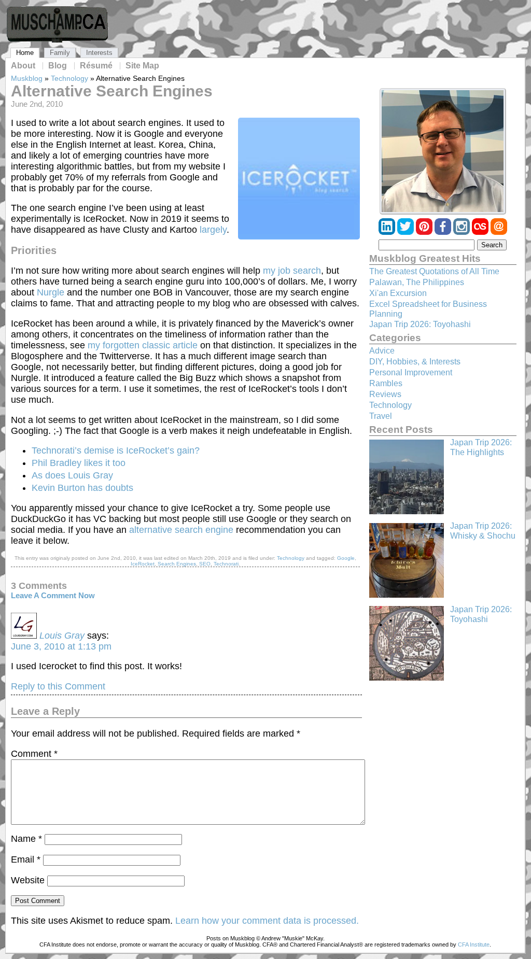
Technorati (226, 564)
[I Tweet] (406, 232)
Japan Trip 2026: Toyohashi (420, 324)
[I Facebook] (444, 232)
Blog (57, 65)
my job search (292, 270)
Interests (99, 53)
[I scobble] (481, 232)
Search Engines (177, 564)
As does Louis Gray (72, 475)
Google (346, 558)
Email (25, 859)
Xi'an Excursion (398, 293)
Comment (34, 754)
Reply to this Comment (58, 686)
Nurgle (50, 292)
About (23, 65)
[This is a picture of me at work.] (442, 151)
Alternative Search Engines (112, 91)
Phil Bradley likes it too (78, 463)
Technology (69, 78)
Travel (380, 416)
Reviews (385, 394)
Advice (382, 350)
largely (212, 229)
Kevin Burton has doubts (82, 488)
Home (25, 53)
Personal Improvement (410, 372)
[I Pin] (425, 232)
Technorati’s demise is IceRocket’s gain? (116, 450)
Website (28, 880)
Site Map (142, 65)
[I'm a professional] (388, 232)
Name (26, 839)
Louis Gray (62, 635)
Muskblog (27, 78)
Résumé (96, 65)
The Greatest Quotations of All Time (434, 271)
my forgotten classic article (143, 345)
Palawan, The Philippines (416, 282)
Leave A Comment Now (53, 595)
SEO (205, 564)
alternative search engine (181, 530)
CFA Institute (474, 944)
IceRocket (143, 564)
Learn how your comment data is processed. (267, 920)
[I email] (499, 232)
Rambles (385, 383)
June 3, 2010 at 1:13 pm (61, 646)
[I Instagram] (462, 232)
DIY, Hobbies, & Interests (414, 361)
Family (60, 53)
